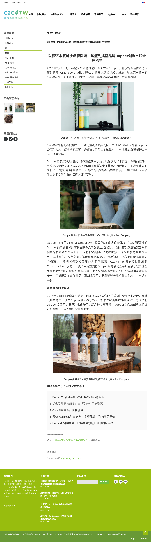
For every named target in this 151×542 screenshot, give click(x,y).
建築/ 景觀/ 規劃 (12, 77)
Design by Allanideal (138, 538)
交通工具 (9, 82)
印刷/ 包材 (9, 57)
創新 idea (9, 43)
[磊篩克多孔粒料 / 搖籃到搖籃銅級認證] (8, 119)
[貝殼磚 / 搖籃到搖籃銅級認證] (30, 108)
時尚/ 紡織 (9, 62)
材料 (7, 53)
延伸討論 (9, 87)
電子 (7, 48)
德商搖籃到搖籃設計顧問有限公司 (72, 440)
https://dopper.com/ (70, 458)
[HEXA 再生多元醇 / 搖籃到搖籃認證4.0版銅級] (19, 108)
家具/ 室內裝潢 (11, 72)
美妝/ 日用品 (10, 67)
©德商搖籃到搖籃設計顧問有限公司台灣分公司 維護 (26, 534)
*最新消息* (10, 38)
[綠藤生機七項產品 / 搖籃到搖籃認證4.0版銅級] (8, 108)
